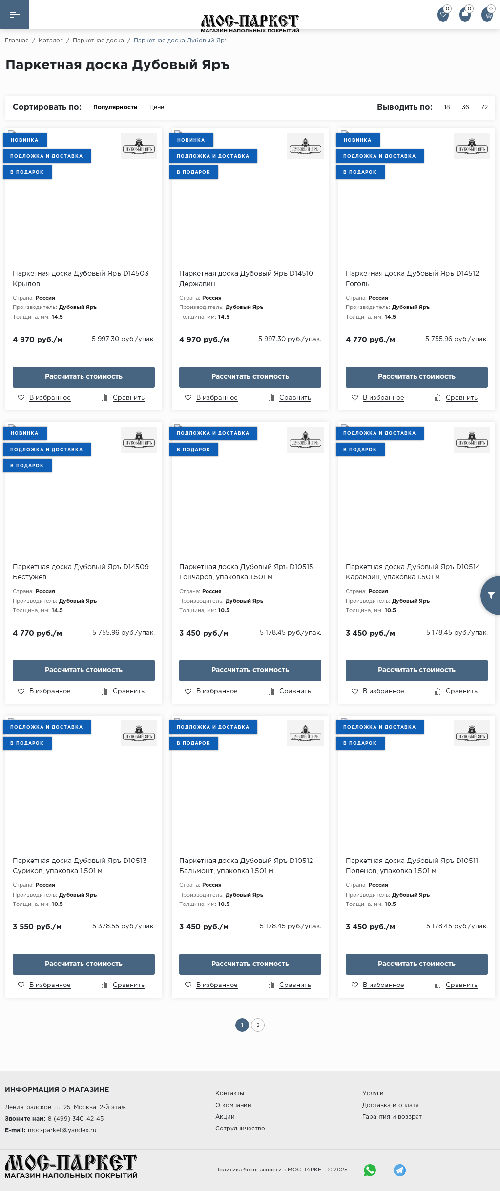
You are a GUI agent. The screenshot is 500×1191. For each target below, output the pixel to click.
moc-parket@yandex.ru (62, 1130)
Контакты (229, 1093)
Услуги (373, 1093)
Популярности (115, 107)
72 (484, 107)
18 (447, 107)
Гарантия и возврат (392, 1117)
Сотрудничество (240, 1128)
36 (465, 107)
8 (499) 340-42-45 (76, 1119)
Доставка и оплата (390, 1105)
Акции (225, 1117)
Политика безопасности (248, 1170)
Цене (156, 107)
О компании (233, 1105)
